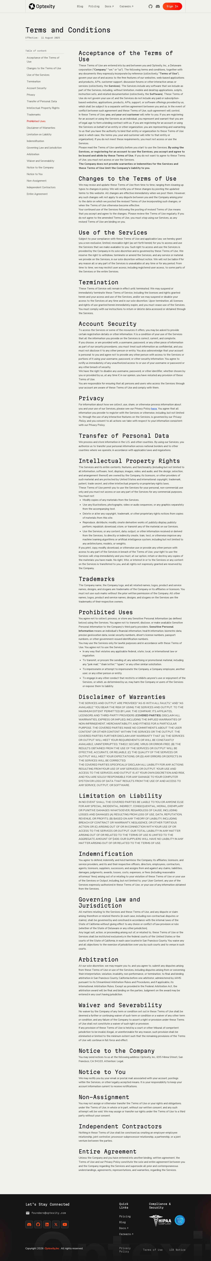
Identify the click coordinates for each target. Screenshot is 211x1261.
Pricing (94, 6)
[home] (42, 6)
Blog (80, 6)
